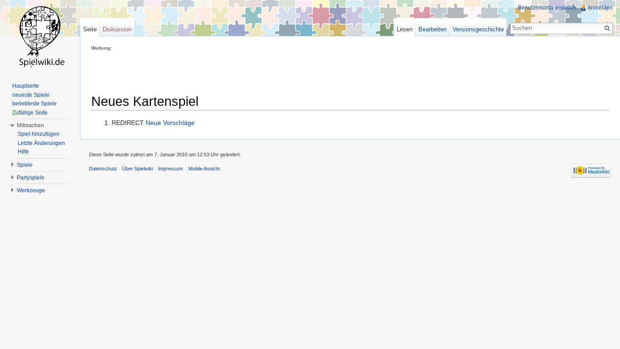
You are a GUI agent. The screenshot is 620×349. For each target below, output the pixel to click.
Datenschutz (103, 168)
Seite (90, 29)
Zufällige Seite (30, 113)
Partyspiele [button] (30, 177)
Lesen (405, 29)
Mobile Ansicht (204, 168)
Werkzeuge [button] (31, 190)
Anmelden (600, 8)
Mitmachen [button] (30, 125)
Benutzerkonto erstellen (547, 8)
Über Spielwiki (137, 168)
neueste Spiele (30, 95)
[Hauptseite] (40, 36)
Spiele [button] (25, 165)
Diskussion (117, 29)
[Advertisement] (256, 70)
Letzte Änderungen (41, 143)
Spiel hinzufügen (38, 134)
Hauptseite (25, 86)
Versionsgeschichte (478, 29)
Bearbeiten (432, 29)
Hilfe (23, 152)
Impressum (170, 168)
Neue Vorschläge (170, 122)
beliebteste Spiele (34, 103)
